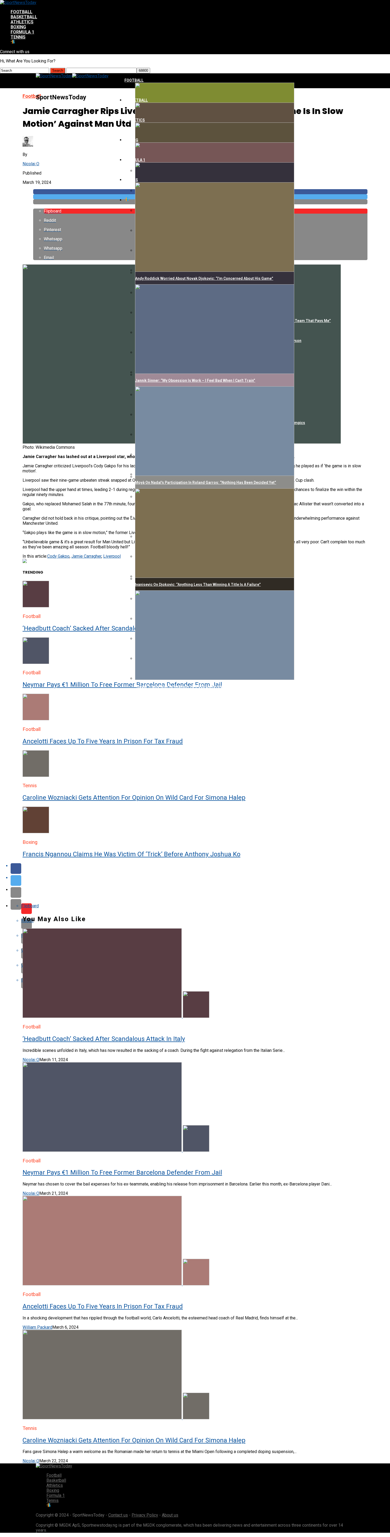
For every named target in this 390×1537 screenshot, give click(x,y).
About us (170, 1515)
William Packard (37, 1327)
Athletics (22, 21)
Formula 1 (22, 32)
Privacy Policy (145, 1515)
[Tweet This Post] (200, 880)
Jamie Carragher (86, 556)
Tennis (18, 37)
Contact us (118, 1515)
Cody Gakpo (58, 556)
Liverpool (112, 556)
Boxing (18, 26)
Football (21, 11)
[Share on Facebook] (200, 868)
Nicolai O (31, 163)
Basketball (24, 16)
